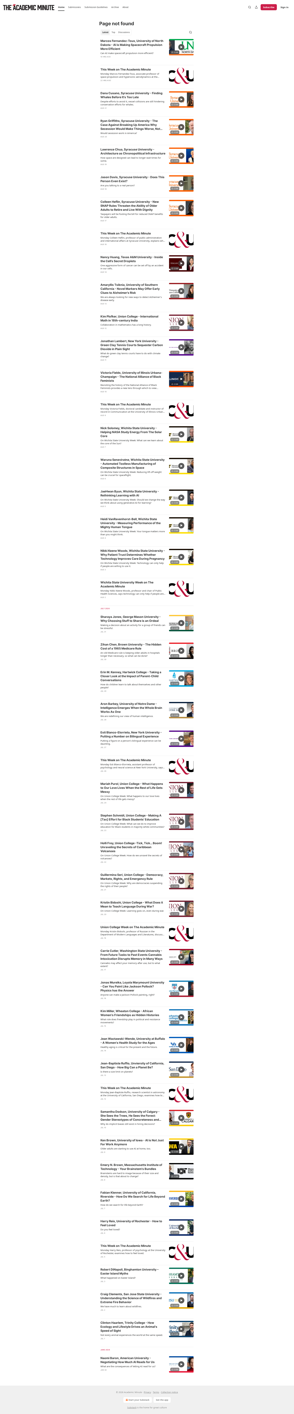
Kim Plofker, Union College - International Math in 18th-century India (129, 318)
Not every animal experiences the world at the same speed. (131, 1334)
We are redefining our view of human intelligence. (126, 716)
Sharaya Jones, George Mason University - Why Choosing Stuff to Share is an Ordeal (130, 619)
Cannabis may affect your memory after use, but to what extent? (130, 964)
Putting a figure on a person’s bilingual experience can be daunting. (130, 742)
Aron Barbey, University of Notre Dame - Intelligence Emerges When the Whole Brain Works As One (131, 708)
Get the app (162, 1399)
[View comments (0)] (123, 61)
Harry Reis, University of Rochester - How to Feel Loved (131, 1223)
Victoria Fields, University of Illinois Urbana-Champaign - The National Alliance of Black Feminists (131, 376)
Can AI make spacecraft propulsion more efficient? (127, 53)
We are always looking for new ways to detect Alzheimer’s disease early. (131, 298)
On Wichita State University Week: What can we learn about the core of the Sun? (131, 442)
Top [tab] (113, 32)
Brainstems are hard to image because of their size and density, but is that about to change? (129, 1175)
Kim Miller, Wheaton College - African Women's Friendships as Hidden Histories (129, 1013)
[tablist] (116, 32)
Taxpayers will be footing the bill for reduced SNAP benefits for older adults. (131, 215)
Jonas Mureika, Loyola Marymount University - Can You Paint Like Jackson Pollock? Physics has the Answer (132, 986)
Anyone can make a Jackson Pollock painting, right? (127, 994)
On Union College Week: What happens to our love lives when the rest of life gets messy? (129, 797)
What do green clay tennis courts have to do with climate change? (130, 355)
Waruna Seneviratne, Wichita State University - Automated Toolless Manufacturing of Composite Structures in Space (132, 463)
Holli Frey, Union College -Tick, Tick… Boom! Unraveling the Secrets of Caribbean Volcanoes (131, 847)
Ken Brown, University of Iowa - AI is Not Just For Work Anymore (132, 1142)
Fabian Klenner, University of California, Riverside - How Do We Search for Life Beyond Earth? (132, 1196)
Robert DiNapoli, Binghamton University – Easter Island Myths (129, 1271)
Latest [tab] (105, 32)
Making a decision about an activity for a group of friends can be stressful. (132, 626)
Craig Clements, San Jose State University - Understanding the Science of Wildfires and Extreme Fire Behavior (131, 1298)
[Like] (102, 61)
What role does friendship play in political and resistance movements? (130, 1021)
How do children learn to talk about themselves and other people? (130, 686)
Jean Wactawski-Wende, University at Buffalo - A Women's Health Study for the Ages (132, 1041)
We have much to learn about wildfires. (121, 1306)
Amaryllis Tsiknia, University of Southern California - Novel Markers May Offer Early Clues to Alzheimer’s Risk (130, 289)
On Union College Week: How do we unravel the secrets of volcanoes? (131, 857)
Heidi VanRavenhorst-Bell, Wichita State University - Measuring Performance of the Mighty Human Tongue (130, 523)
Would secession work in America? (118, 133)
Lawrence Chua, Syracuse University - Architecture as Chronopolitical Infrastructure (132, 151)
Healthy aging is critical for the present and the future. (128, 1046)
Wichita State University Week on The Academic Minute (126, 584)
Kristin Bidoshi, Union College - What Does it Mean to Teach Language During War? (131, 904)
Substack (131, 1407)
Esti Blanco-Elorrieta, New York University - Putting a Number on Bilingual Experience (131, 734)
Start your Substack (138, 1399)
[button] (61, 7)
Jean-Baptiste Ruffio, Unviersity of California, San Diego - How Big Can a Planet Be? (132, 1065)
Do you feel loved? (110, 1229)
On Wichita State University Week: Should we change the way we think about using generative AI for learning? (132, 501)
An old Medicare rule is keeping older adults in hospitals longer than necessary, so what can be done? (130, 654)
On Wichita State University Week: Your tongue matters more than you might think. (132, 533)
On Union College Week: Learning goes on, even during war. (132, 910)
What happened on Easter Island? (118, 1277)
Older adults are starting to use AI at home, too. (125, 1148)
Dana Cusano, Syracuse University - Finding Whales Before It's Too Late (131, 95)
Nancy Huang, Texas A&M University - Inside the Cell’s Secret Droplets (131, 259)
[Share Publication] (256, 7)
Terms (156, 1392)
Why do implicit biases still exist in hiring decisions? (127, 1123)
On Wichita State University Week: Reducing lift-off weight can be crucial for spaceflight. (131, 473)
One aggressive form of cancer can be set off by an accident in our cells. (131, 267)
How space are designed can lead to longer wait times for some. (130, 159)
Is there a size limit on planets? (116, 1071)
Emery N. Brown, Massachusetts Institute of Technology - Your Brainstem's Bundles (131, 1167)
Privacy (147, 1392)
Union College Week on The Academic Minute (132, 927)
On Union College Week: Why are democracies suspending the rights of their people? (131, 884)
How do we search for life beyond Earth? (121, 1204)
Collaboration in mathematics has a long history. (125, 324)
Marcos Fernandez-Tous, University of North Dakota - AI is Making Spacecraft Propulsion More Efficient (131, 45)
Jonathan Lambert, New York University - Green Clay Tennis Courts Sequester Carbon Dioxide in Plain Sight (131, 345)
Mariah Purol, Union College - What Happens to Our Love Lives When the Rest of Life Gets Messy (131, 788)
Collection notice (169, 1392)
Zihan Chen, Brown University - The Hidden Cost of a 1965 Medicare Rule (130, 646)
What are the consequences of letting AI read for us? (128, 1366)
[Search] (250, 7)
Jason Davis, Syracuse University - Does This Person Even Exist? (132, 179)
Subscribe (268, 7)
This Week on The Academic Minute (125, 69)
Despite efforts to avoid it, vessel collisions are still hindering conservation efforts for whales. (132, 103)
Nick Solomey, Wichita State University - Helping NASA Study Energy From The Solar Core (131, 432)
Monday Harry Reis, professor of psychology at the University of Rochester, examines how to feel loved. (132, 1252)
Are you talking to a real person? (117, 185)
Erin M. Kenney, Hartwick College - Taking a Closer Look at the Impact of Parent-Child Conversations (130, 676)
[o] (181, 47)
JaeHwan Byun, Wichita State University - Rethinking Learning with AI (129, 493)
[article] (147, 51)
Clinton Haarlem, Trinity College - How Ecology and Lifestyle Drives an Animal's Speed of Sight (128, 1326)
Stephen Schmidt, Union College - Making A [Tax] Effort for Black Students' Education (130, 817)
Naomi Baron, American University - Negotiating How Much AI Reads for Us (127, 1360)
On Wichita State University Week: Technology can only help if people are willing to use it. (132, 564)
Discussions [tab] (124, 32)
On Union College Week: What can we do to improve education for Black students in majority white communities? (132, 825)
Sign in (284, 7)
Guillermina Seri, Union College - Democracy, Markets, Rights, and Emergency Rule (131, 877)
